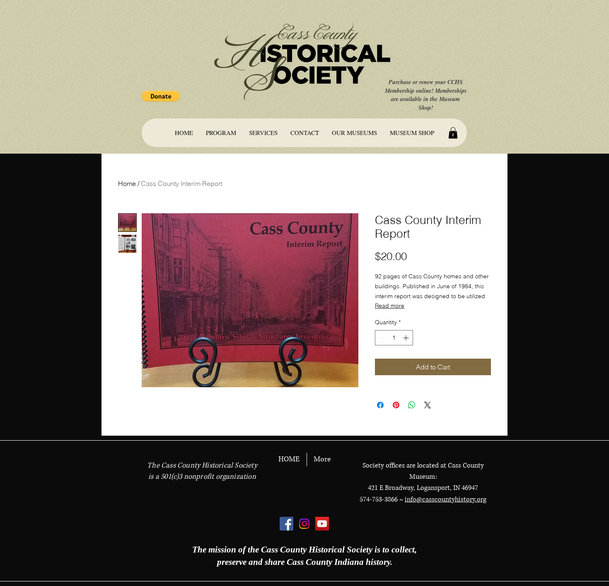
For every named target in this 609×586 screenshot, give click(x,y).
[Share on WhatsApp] (412, 405)
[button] (161, 96)
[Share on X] (428, 405)
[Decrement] (381, 337)
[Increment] (406, 337)
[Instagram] (304, 524)
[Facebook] (286, 524)
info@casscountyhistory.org (445, 499)
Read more (389, 305)
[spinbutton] (394, 337)
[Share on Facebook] (380, 405)
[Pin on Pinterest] (396, 405)
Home (127, 183)
